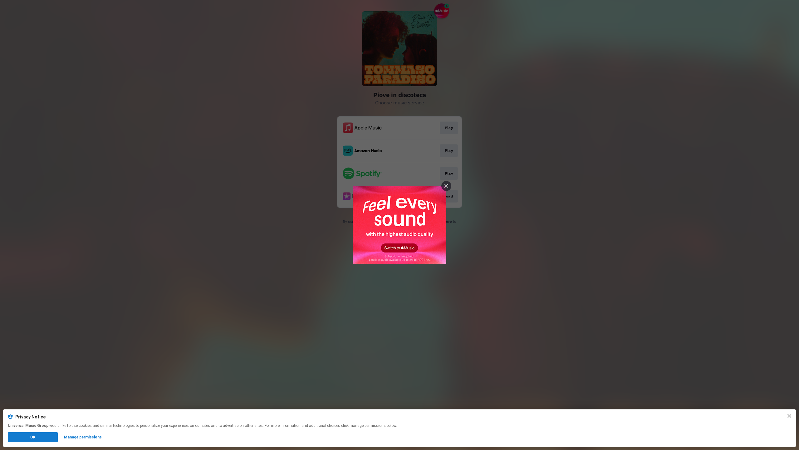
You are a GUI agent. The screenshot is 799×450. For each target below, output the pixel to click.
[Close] (789, 416)
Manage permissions (83, 437)
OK (32, 437)
